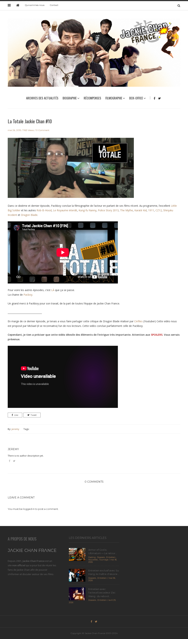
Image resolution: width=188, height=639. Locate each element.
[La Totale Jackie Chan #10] (71, 170)
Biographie (70, 98)
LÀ (52, 290)
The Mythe (126, 210)
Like (16, 415)
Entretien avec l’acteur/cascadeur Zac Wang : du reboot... (101, 593)
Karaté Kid (140, 210)
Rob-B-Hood (44, 210)
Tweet (33, 415)
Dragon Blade (29, 215)
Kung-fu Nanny (87, 210)
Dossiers (101, 557)
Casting (92, 557)
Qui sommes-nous (34, 5)
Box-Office (136, 98)
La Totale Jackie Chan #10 (30, 121)
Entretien (110, 557)
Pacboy (28, 294)
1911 (151, 210)
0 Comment (42, 130)
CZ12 (159, 210)
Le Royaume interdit (65, 210)
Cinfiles (138, 321)
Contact (54, 5)
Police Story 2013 (108, 210)
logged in (29, 508)
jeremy (15, 429)
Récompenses (92, 98)
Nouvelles (93, 559)
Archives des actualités (42, 98)
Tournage (103, 559)
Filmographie (113, 98)
